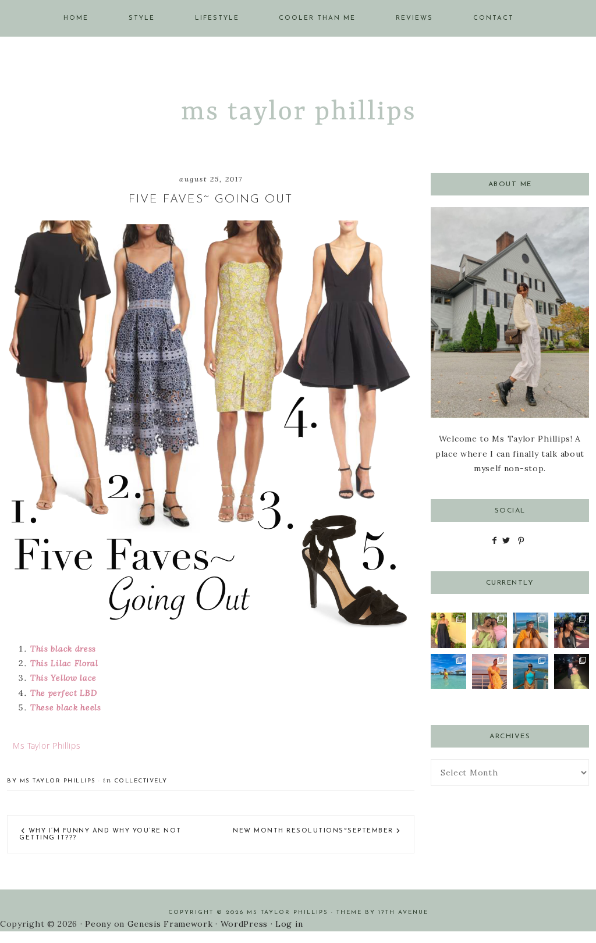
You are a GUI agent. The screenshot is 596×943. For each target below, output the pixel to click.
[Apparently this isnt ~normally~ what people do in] (530, 630)
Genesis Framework (170, 924)
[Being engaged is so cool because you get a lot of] (448, 630)
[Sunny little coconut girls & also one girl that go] (490, 671)
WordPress (244, 924)
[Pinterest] (521, 540)
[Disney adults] (572, 630)
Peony (98, 924)
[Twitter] (506, 540)
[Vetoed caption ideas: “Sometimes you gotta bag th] (490, 630)
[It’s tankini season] (530, 671)
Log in (289, 924)
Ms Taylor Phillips (298, 107)
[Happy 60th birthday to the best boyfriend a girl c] (572, 671)
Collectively (141, 781)
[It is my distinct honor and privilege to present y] (448, 671)
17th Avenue (403, 912)
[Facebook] (495, 540)
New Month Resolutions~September (313, 831)
